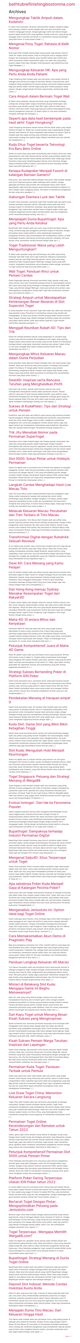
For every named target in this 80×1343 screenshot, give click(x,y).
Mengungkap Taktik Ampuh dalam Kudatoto (36, 20)
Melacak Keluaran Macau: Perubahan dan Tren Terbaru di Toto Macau (38, 513)
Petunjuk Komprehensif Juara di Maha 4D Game (39, 648)
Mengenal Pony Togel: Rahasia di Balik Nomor (39, 46)
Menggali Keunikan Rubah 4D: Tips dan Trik (40, 330)
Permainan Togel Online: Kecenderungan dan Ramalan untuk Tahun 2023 (37, 1126)
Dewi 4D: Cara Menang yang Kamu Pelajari (36, 565)
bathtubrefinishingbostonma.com (42, 4)
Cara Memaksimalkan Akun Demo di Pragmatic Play (37, 938)
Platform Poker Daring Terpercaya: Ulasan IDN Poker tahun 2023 (36, 1180)
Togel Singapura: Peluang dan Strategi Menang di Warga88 (39, 778)
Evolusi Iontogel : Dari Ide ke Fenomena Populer (40, 805)
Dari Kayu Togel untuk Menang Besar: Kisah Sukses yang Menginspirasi (38, 1016)
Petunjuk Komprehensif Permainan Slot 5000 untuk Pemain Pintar (39, 1154)
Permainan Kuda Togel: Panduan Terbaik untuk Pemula (34, 1069)
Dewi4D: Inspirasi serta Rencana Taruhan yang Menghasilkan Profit (35, 382)
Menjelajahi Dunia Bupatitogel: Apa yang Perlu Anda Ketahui (36, 221)
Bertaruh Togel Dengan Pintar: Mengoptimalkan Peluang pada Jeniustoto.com (33, 1206)
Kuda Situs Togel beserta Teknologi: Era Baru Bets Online (37, 146)
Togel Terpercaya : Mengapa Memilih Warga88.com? (38, 1234)
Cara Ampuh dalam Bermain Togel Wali (39, 96)
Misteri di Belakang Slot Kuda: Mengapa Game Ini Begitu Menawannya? (32, 988)
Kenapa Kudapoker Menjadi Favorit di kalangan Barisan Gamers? (38, 173)
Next (68, 1336)
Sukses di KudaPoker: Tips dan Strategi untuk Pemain (40, 408)
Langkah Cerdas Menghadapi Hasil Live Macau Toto (40, 487)
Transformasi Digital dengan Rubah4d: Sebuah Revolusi (39, 539)
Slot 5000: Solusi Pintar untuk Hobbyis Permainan (39, 461)
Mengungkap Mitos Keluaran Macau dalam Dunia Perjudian (37, 356)
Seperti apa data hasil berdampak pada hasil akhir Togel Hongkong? (40, 120)
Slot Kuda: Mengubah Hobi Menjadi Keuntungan (36, 752)
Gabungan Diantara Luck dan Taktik (37, 197)
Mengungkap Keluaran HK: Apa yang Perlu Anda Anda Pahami (37, 72)
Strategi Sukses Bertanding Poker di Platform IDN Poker (37, 674)
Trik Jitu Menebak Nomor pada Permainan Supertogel (33, 434)
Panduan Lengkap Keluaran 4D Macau (39, 962)
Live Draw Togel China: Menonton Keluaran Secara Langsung (35, 1095)
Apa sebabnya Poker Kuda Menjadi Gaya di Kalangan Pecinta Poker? (36, 886)
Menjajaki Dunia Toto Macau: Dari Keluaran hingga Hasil (35, 1312)
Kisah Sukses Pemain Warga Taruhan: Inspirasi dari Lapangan (38, 1043)
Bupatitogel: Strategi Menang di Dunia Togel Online (39, 1260)
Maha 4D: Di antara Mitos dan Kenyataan (32, 621)
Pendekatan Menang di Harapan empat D (39, 700)
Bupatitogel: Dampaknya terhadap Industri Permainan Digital (36, 833)
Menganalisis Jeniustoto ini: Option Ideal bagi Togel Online (36, 912)
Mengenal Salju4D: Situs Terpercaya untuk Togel (37, 860)
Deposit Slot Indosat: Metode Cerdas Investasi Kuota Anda (38, 1286)
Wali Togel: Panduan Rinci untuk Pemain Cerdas (34, 273)
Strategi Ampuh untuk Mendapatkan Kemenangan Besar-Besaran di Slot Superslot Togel (37, 302)
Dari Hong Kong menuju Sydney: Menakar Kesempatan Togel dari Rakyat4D (34, 593)
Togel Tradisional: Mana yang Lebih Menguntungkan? (36, 247)
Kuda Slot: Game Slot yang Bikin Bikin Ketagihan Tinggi (38, 726)
